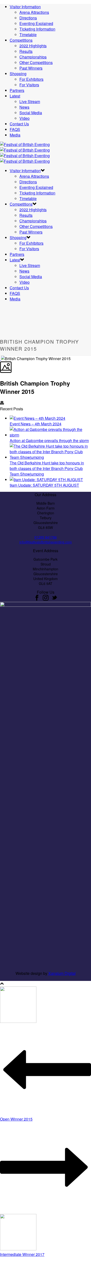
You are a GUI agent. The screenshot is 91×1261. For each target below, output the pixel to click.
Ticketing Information (37, 29)
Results (26, 51)
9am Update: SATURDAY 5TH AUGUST (44, 485)
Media (15, 135)
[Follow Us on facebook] (37, 599)
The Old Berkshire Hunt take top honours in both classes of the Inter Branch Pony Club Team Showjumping (47, 468)
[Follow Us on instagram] (46, 599)
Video (24, 118)
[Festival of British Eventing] (25, 153)
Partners (17, 90)
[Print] (2, 403)
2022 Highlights (33, 45)
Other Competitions (36, 62)
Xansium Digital (62, 973)
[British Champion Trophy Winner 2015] (0, 358)
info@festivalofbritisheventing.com (45, 542)
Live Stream (29, 101)
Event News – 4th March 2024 (35, 424)
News (24, 107)
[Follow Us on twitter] (54, 599)
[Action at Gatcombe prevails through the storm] (50, 435)
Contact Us (19, 124)
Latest (15, 96)
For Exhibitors (31, 79)
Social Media (30, 112)
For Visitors (29, 85)
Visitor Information (25, 6)
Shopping (18, 73)
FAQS (15, 129)
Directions (28, 18)
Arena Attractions (34, 12)
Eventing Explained (36, 23)
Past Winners (30, 68)
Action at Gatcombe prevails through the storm (49, 440)
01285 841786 (45, 537)
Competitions (21, 40)
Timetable (28, 34)
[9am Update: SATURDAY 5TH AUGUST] (46, 479)
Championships (33, 57)
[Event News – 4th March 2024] (37, 418)
